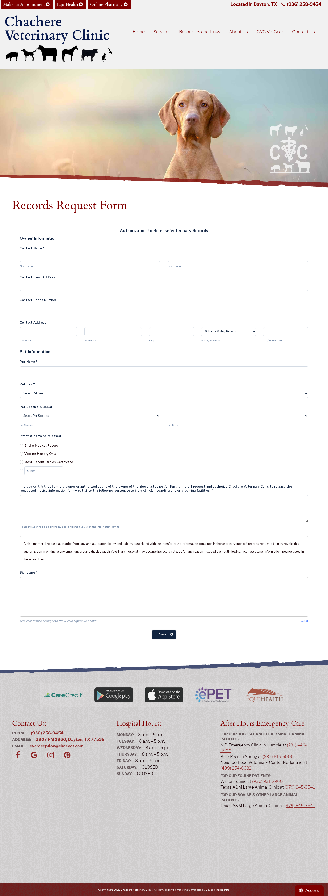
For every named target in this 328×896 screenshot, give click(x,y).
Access (312, 890)
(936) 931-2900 (267, 781)
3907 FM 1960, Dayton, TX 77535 (70, 739)
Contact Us (303, 32)
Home (139, 32)
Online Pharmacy (106, 4)
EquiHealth (67, 4)
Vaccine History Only (40, 454)
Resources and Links (199, 32)
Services (161, 32)
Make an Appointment (24, 4)
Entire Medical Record (41, 446)
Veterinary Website (189, 889)
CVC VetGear (270, 32)
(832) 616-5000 (278, 756)
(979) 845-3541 (300, 787)
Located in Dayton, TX (254, 4)
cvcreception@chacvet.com (57, 746)
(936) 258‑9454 (304, 4)
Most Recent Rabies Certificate (48, 462)
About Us (238, 32)
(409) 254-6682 (235, 768)
